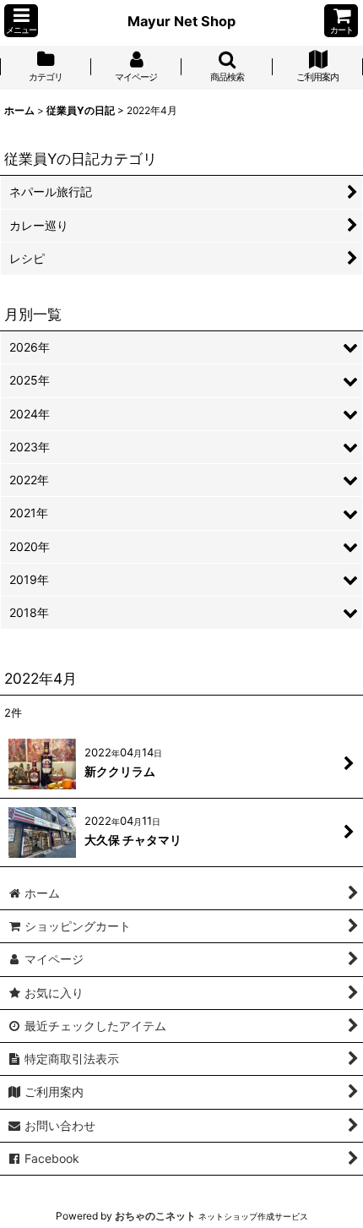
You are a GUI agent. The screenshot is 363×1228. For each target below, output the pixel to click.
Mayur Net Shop (181, 21)
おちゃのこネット (155, 1215)
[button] (21, 20)
